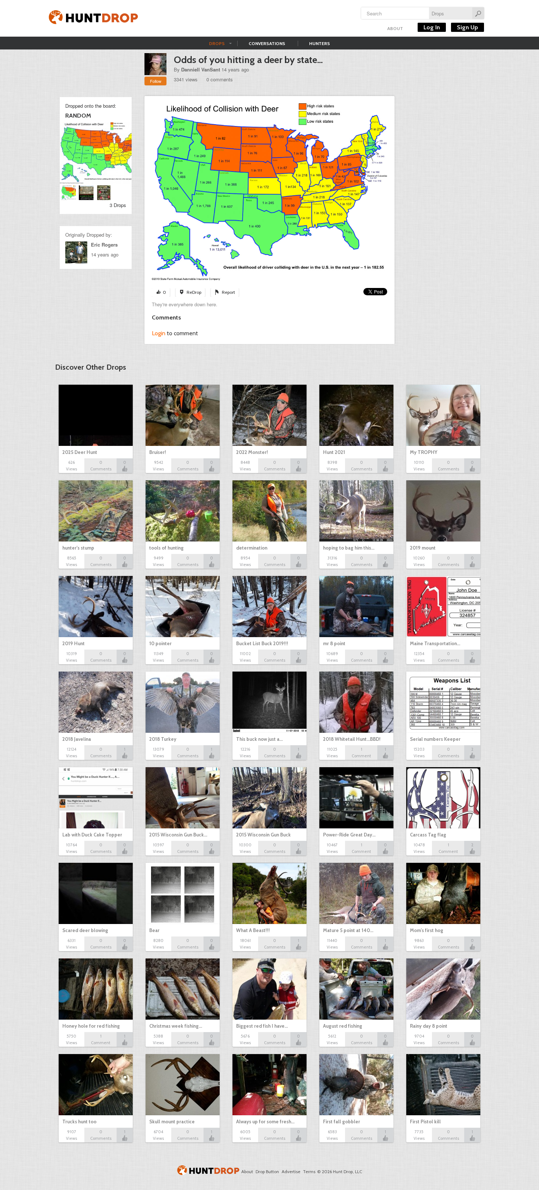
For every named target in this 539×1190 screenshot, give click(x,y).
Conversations (267, 43)
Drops (217, 43)
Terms (309, 1171)
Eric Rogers (104, 244)
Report (228, 292)
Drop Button (267, 1171)
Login (158, 333)
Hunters (319, 43)
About (395, 28)
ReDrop (194, 292)
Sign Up (467, 27)
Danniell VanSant (200, 69)
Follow (155, 81)
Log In (431, 27)
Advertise (291, 1171)
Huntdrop (93, 18)
